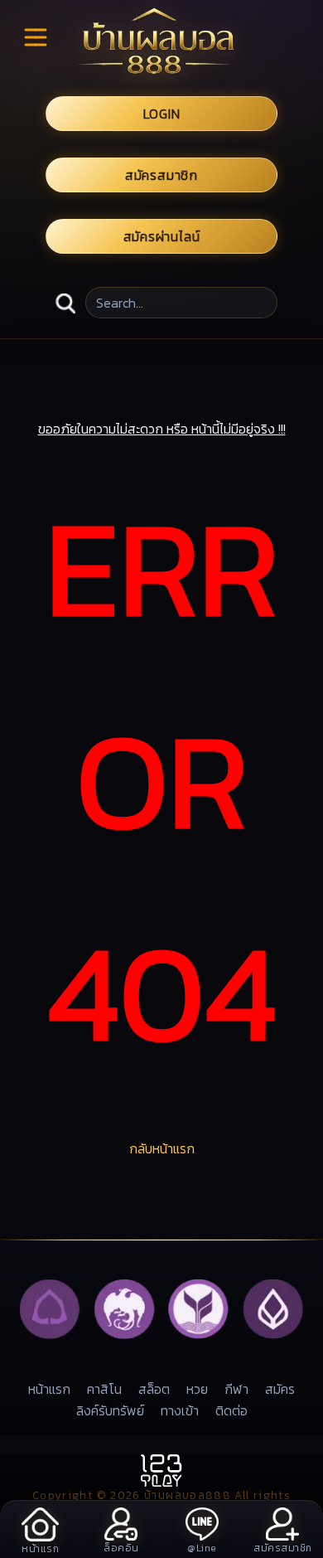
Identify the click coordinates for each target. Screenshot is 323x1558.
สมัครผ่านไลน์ (161, 236)
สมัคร (280, 1389)
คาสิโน (104, 1389)
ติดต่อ (231, 1410)
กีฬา (236, 1389)
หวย (197, 1389)
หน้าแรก (49, 1389)
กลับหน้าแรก (162, 1148)
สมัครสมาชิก (161, 175)
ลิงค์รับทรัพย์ (110, 1410)
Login (162, 114)
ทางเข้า (180, 1410)
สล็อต (154, 1389)
